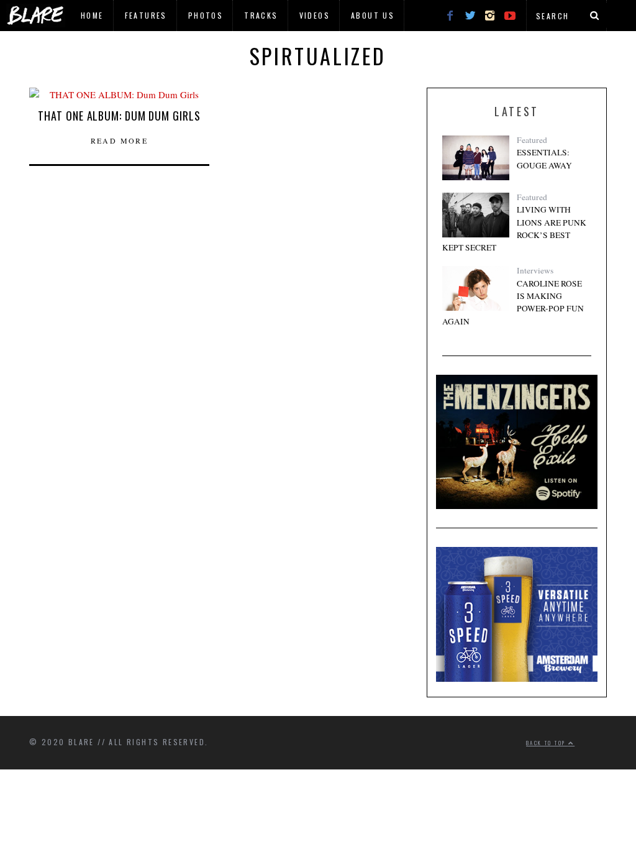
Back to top (547, 742)
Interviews (535, 270)
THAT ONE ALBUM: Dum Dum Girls (119, 116)
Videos (314, 15)
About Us (372, 15)
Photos (205, 15)
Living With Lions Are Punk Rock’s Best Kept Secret (514, 228)
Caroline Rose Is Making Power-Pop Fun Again (513, 302)
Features (146, 15)
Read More (119, 140)
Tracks (261, 15)
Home (92, 15)
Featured (532, 139)
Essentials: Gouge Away (544, 158)
